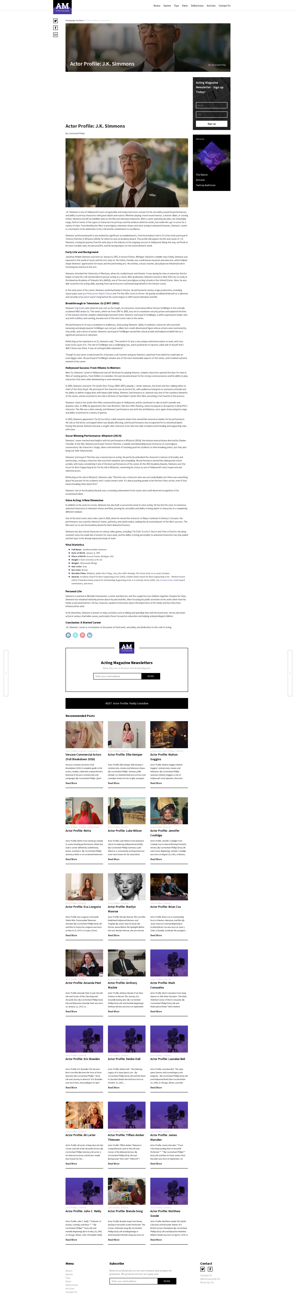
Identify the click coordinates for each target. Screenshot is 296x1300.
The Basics (202, 174)
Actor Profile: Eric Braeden (83, 1059)
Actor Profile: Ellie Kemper (125, 754)
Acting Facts (156, 751)
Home (157, 5)
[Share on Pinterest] (83, 635)
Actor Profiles (71, 751)
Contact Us (224, 5)
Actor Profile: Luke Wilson (125, 830)
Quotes (167, 5)
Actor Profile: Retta (78, 830)
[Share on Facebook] (69, 635)
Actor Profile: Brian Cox (165, 907)
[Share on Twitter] (76, 635)
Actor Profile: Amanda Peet (83, 983)
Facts (185, 5)
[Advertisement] (127, 98)
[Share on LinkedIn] (90, 635)
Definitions (197, 5)
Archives (80, 20)
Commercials (93, 827)
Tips (176, 5)
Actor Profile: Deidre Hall (124, 1059)
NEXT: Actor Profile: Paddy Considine (126, 703)
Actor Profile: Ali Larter (81, 1135)
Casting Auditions (206, 185)
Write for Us (207, 1282)
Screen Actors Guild (169, 580)
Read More (71, 783)
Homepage (70, 20)
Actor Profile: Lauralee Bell (167, 1059)
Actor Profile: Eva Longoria (83, 907)
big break (79, 308)
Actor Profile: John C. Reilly (83, 1211)
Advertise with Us (210, 1278)
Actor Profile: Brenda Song (125, 1211)
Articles (211, 5)
